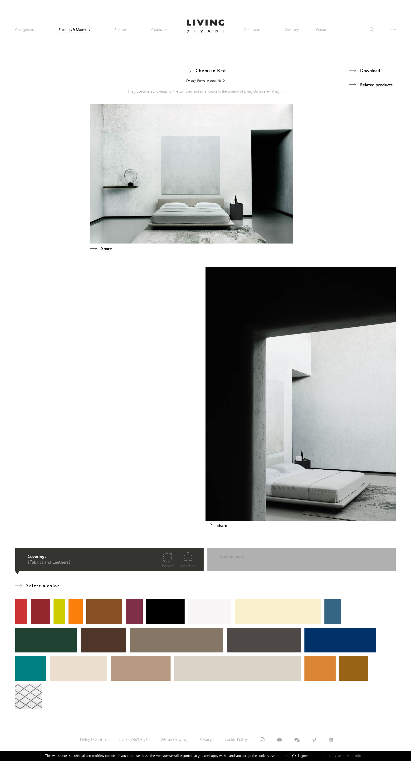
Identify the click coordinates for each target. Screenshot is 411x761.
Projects (121, 30)
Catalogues (159, 30)
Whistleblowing (173, 739)
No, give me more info (345, 756)
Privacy (206, 739)
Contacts (322, 30)
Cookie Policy (236, 739)
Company (292, 30)
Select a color (42, 585)
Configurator (24, 30)
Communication (255, 30)
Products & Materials (74, 30)
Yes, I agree (300, 756)
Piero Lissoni (206, 81)
